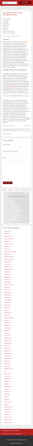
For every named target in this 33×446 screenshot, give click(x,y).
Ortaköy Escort (7, 381)
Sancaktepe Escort (8, 386)
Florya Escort (7, 315)
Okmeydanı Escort (8, 378)
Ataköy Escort (7, 241)
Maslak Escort (7, 366)
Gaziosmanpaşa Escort (9, 317)
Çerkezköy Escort (8, 294)
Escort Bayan (18, 433)
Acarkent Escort (7, 231)
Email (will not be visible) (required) (10, 151)
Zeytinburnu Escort (8, 422)
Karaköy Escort (7, 345)
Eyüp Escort (6, 310)
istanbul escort (19, 443)
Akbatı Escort (7, 233)
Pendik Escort (7, 384)
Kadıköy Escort (7, 340)
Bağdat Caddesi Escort (9, 256)
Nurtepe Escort (7, 376)
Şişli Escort (6, 404)
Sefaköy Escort (7, 391)
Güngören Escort (7, 325)
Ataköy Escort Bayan (8, 244)
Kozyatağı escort (7, 350)
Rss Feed (11, 430)
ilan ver (25, 2)
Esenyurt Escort (7, 305)
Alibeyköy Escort (7, 236)
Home (3, 8)
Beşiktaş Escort (7, 272)
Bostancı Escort (7, 282)
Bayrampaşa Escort (8, 269)
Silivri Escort (6, 399)
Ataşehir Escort (7, 246)
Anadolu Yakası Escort (9, 238)
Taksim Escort (7, 412)
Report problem (8, 133)
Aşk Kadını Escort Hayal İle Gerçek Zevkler (12, 13)
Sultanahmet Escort (8, 406)
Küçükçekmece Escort (9, 353)
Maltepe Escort (7, 363)
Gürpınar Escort (7, 328)
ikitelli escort (6, 333)
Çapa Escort (6, 287)
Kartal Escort (7, 348)
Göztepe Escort (7, 322)
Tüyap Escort (7, 414)
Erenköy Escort (7, 297)
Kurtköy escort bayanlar (8, 86)
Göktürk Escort (7, 320)
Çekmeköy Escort (8, 292)
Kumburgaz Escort (8, 358)
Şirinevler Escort (7, 401)
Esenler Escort (7, 302)
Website (4, 157)
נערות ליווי (28, 436)
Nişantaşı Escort (7, 373)
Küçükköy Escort (7, 356)
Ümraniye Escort (7, 417)
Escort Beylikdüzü (8, 300)
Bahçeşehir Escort (8, 261)
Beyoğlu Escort (7, 279)
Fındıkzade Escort (8, 312)
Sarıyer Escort (7, 389)
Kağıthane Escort (8, 343)
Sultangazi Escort (8, 409)
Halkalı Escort (7, 330)
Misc (5, 371)
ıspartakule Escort (8, 338)
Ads (6, 8)
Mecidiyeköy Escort (8, 368)
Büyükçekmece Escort (9, 284)
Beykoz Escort (7, 274)
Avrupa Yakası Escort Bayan (10, 251)
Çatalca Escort (7, 289)
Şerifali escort (7, 394)
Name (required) (6, 144)
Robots (17, 430)
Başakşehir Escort (8, 266)
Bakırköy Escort (7, 264)
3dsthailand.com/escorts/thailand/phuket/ (10, 436)
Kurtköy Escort (7, 361)
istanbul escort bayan (7, 433)
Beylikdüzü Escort (8, 277)
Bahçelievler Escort (8, 259)
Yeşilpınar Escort (7, 419)
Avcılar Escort (7, 249)
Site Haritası (5, 430)
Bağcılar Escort (7, 254)
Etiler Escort (6, 307)
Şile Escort (6, 396)
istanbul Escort (7, 335)
